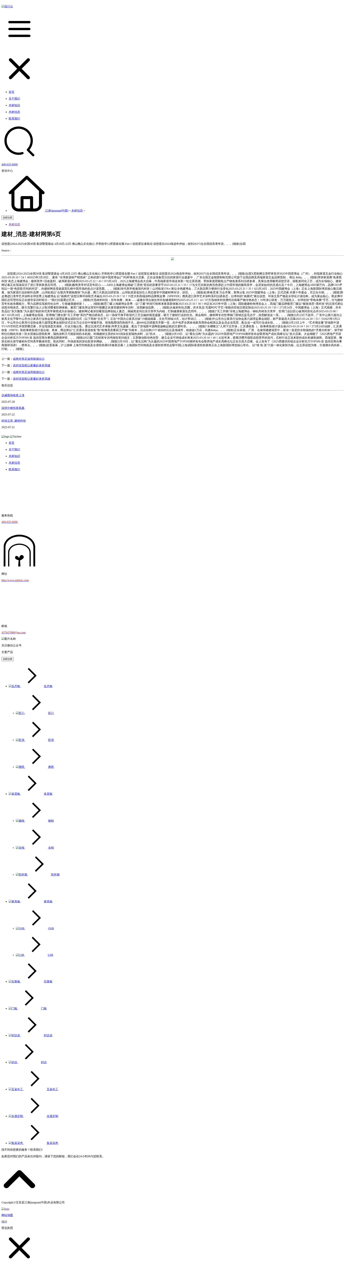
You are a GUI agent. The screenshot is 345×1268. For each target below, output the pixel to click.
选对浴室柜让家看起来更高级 (31, 365)
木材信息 (77, 210)
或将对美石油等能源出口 (29, 358)
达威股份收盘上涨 (12, 395)
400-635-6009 (9, 164)
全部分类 (7, 217)
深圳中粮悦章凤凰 (12, 408)
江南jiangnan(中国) (56, 210)
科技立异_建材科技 (13, 420)
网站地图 (7, 1215)
